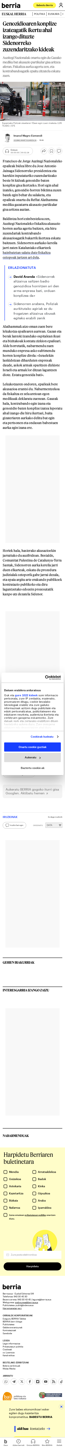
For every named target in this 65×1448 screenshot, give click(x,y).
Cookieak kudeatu (42, 736)
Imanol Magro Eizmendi (28, 135)
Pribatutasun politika (13, 1346)
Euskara (53, 14)
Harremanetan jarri (12, 1308)
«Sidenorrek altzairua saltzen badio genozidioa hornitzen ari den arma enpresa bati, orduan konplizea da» (36, 286)
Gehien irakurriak (18, 962)
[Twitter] (22, 1382)
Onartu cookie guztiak (32, 746)
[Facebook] (30, 1382)
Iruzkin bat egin (16, 825)
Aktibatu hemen (33, 793)
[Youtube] (46, 1382)
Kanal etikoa (8, 1355)
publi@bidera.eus (25, 1305)
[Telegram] (14, 1382)
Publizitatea (8, 1324)
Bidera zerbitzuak (11, 1365)
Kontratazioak (9, 1330)
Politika (39, 14)
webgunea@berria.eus (26, 1302)
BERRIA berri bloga (12, 1321)
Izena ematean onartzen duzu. (32, 1217)
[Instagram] (38, 1382)
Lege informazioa (11, 1343)
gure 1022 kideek (26, 695)
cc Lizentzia (8, 1352)
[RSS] (54, 1382)
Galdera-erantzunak (12, 1327)
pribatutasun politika (35, 1215)
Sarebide (7, 1333)
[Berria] (12, 1288)
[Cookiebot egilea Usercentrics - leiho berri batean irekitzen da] (46, 677)
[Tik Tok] (61, 1382)
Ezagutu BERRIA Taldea (14, 1318)
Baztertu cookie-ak (32, 767)
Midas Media (9, 1368)
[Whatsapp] (6, 1382)
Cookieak (7, 1349)
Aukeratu (30, 757)
